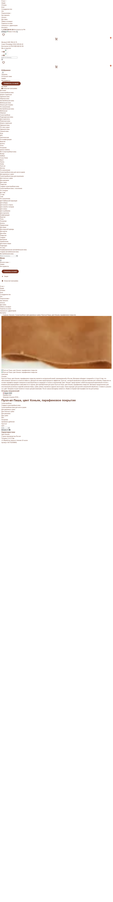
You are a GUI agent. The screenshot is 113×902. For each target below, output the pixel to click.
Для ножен (3, 209)
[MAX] (6, 52)
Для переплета (5, 119)
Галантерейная (5, 115)
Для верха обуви (5, 243)
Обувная (3, 113)
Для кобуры (4, 203)
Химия (3, 78)
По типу (2, 247)
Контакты (4, 27)
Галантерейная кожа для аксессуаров (12, 172)
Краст (2, 160)
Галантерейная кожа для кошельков (12, 176)
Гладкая (2, 237)
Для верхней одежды (7, 229)
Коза (1, 133)
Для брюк (3, 227)
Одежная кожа (5, 96)
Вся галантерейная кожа (8, 151)
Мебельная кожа (5, 103)
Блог (3, 7)
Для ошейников (5, 211)
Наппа (2, 162)
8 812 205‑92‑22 (18, 44)
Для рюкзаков (4, 180)
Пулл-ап (2, 166)
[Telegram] (2, 52)
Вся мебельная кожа (7, 254)
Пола (1, 145)
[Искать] (2, 59)
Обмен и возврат (7, 21)
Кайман (2, 156)
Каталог (11, 315)
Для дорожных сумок (7, 174)
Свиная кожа (4, 131)
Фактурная (3, 239)
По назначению (5, 198)
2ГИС (10, 393)
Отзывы (4, 5)
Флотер (2, 168)
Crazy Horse (4, 158)
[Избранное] (3, 35)
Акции (3, 3)
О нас (3, 1)
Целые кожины (5, 149)
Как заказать (5, 15)
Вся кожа (3, 90)
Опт (2, 11)
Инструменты (5, 80)
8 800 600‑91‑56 (18, 46)
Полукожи (3, 147)
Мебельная (3, 111)
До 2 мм (2, 192)
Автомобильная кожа (7, 100)
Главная (5, 315)
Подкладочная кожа (6, 117)
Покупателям (5, 13)
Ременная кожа (5, 121)
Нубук (2, 164)
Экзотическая (4, 137)
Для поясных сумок (6, 178)
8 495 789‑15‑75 (12, 42)
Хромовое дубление (8, 421)
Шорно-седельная (6, 94)
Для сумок (3, 182)
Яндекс (6, 393)
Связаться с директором (9, 25)
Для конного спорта (6, 205)
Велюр (2, 154)
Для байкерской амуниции (8, 201)
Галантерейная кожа (7, 92)
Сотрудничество (6, 9)
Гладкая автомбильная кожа (9, 251)
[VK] (4, 52)
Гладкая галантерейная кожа (9, 186)
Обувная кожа (4, 98)
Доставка (4, 19)
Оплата (3, 17)
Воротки (2, 141)
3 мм (1, 196)
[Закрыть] (3, 72)
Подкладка (3, 245)
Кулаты (2, 143)
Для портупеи (4, 213)
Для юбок (3, 233)
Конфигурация (5, 215)
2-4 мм (2, 194)
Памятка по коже (7, 23)
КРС (1, 135)
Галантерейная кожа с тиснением (11, 188)
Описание (4, 374)
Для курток (3, 231)
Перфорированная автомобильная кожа (13, 249)
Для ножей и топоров (7, 207)
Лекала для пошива (6, 105)
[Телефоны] (17, 32)
